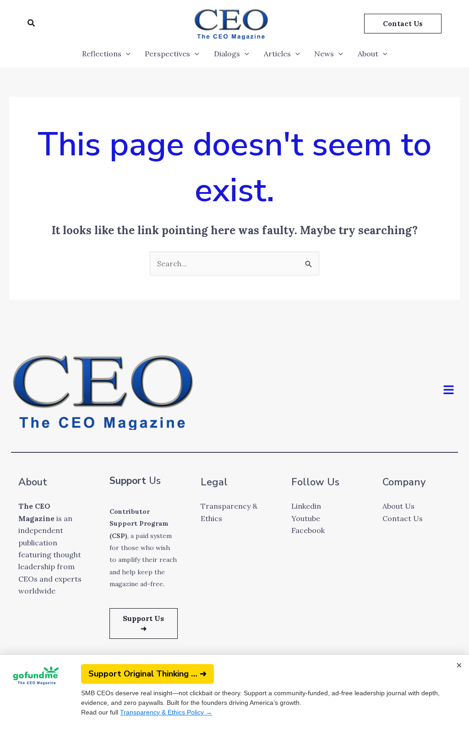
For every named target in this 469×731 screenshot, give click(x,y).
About (368, 53)
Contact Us (402, 518)
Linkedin (306, 506)
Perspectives (167, 53)
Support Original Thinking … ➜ (147, 673)
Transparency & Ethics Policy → (166, 712)
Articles (277, 53)
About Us (398, 506)
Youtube (305, 518)
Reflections (101, 53)
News (324, 53)
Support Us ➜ (143, 623)
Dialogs (227, 53)
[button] (31, 23)
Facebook (308, 530)
